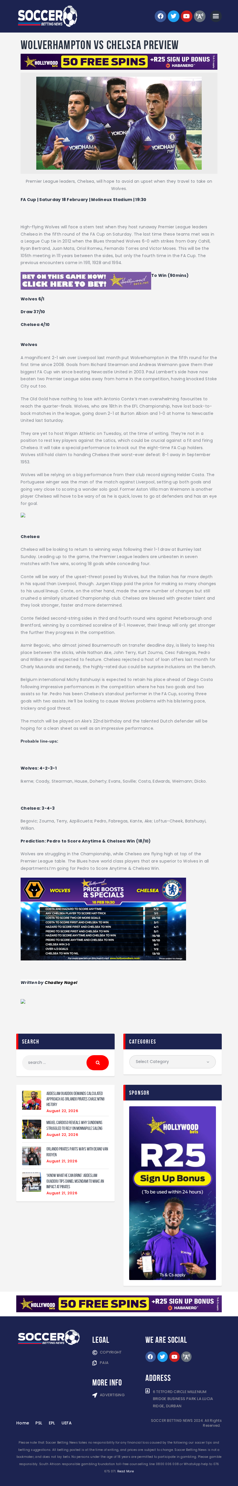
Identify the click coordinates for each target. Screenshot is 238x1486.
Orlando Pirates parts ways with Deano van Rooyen (77, 1151)
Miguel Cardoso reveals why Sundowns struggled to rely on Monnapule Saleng (74, 1125)
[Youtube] (186, 16)
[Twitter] (173, 16)
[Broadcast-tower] (199, 16)
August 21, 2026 (61, 1161)
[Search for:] (65, 1062)
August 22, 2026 (62, 1111)
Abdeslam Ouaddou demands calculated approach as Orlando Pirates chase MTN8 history (75, 1099)
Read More (125, 1471)
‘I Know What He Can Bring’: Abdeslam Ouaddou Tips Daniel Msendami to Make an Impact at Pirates (75, 1181)
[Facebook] (160, 16)
